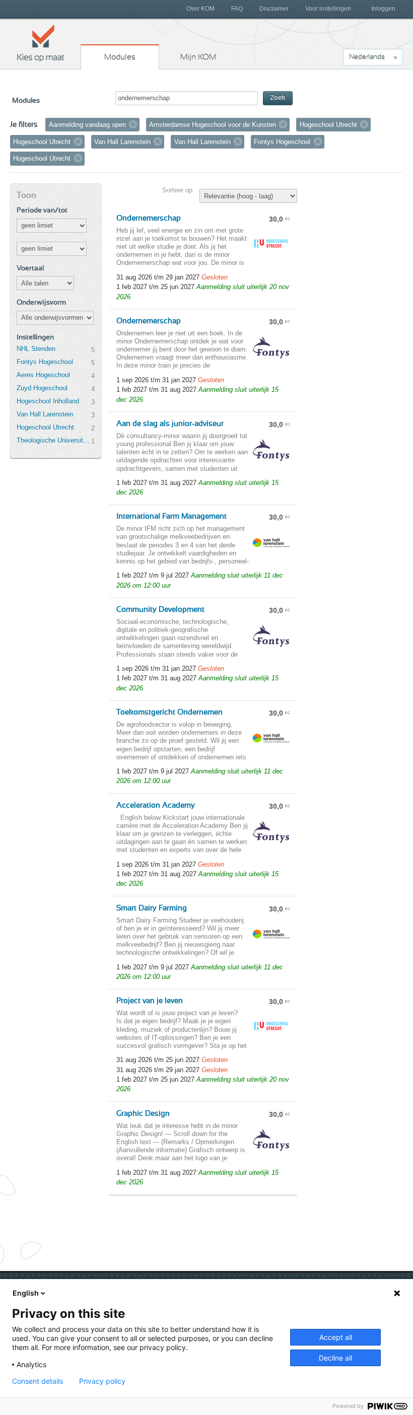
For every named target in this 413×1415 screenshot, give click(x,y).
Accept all (335, 1337)
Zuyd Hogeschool (42, 388)
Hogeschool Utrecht (45, 427)
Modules (119, 57)
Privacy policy (102, 1381)
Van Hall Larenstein (45, 414)
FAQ (237, 9)
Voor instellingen (328, 9)
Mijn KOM (198, 57)
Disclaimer (274, 9)
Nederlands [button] (367, 56)
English (26, 1293)
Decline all (335, 1358)
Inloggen (383, 9)
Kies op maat (41, 42)
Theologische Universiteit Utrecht (54, 440)
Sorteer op (177, 190)
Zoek (278, 98)
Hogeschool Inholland (48, 401)
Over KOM (200, 9)
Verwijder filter (133, 124)
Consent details (37, 1381)
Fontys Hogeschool (45, 362)
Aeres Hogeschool (43, 375)
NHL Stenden (36, 348)
